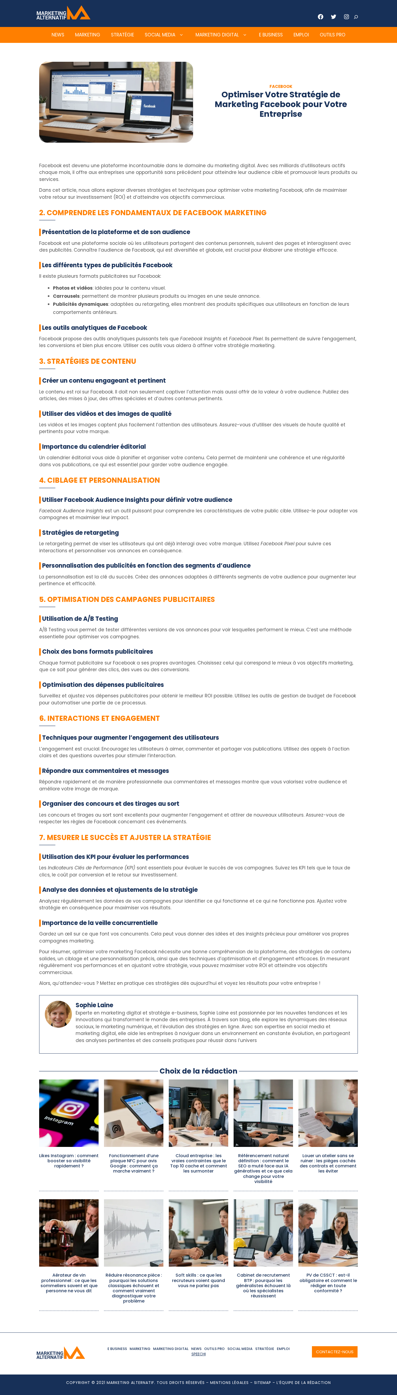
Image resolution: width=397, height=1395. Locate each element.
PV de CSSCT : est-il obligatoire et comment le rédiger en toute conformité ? (328, 1283)
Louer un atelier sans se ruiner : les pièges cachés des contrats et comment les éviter (328, 1163)
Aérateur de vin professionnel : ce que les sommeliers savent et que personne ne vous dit (69, 1283)
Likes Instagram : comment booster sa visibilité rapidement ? (69, 1161)
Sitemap (262, 1382)
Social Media (160, 35)
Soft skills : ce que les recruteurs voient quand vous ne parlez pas (198, 1280)
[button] (181, 35)
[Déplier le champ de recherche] (356, 17)
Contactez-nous (335, 1352)
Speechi (198, 1354)
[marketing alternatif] (63, 18)
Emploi (301, 35)
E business (271, 35)
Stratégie (122, 35)
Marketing (87, 35)
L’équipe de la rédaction (304, 1382)
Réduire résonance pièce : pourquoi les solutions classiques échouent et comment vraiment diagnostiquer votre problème (134, 1288)
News (58, 35)
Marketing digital (217, 35)
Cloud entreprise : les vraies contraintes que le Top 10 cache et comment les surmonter (198, 1163)
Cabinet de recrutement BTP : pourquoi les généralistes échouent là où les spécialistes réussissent (263, 1285)
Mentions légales (229, 1382)
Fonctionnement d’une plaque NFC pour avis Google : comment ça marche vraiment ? (134, 1163)
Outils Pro (332, 35)
